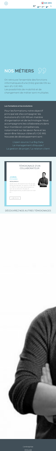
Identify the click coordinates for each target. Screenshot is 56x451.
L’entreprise (28, 447)
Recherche (51, 6)
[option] (28, 183)
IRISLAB (28, 450)
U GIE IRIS (46, 3)
